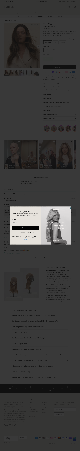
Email (14, 219)
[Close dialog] (70, 208)
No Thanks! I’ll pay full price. (26, 232)
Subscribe (25, 228)
